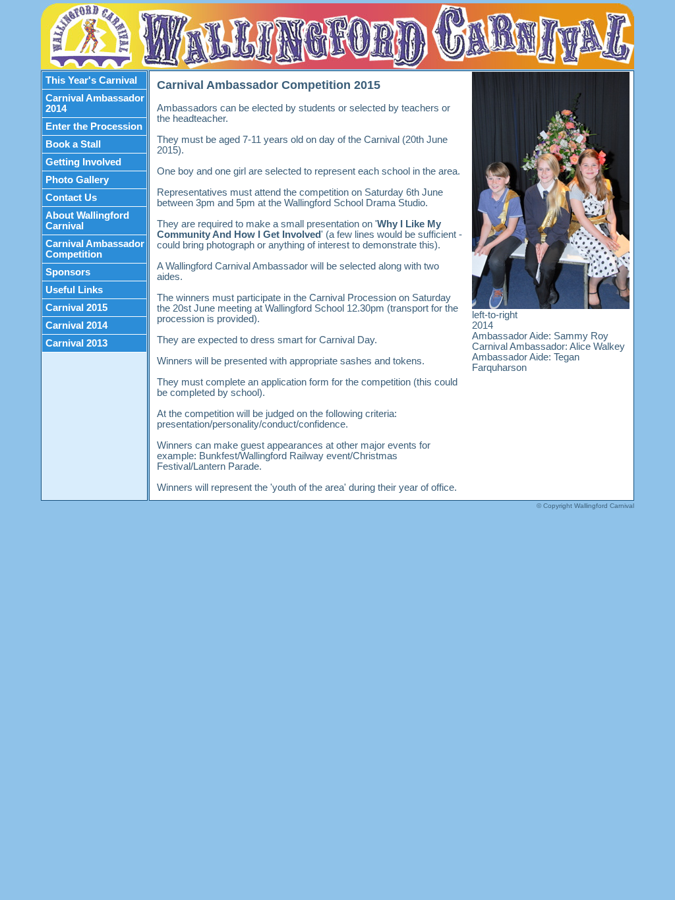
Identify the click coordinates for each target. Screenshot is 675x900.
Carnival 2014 (76, 325)
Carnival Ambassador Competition (94, 249)
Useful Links (74, 290)
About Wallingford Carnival (87, 220)
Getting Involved (83, 162)
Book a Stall (73, 144)
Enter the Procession (93, 126)
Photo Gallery (77, 180)
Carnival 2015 (76, 307)
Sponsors (67, 272)
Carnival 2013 (76, 343)
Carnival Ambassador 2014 (94, 103)
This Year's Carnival (91, 80)
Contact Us (71, 197)
